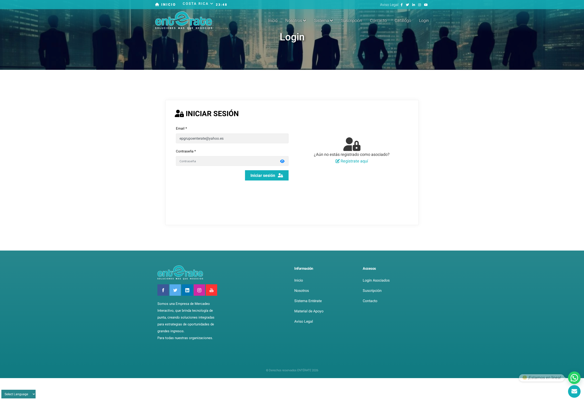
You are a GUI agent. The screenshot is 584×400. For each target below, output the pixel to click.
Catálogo (403, 20)
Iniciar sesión (264, 175)
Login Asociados (376, 280)
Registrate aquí (354, 161)
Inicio (272, 20)
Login (424, 20)
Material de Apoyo (308, 311)
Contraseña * (186, 151)
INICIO (168, 5)
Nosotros (301, 290)
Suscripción (351, 20)
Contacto (378, 20)
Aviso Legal (389, 5)
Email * (181, 128)
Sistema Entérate (308, 301)
